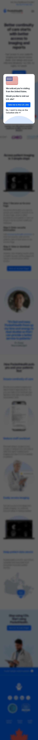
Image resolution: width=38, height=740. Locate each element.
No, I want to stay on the (17, 111)
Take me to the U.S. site (18, 105)
